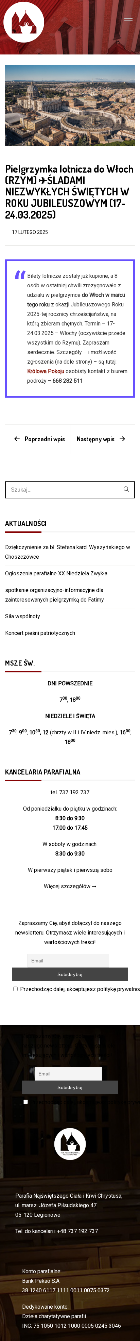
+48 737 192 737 (77, 1231)
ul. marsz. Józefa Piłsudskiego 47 (56, 1205)
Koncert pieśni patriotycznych (40, 633)
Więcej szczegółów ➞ (70, 886)
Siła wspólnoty (22, 616)
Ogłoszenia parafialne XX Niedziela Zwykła (56, 573)
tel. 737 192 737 (70, 792)
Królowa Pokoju (45, 371)
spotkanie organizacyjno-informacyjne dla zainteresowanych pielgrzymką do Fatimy (54, 595)
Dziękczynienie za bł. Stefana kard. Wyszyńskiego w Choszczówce (67, 552)
